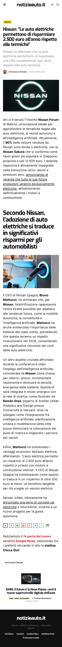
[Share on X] (5, 525)
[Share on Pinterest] (29, 525)
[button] (4, 4)
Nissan (7, 22)
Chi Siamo (9, 634)
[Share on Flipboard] (23, 525)
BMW (11, 598)
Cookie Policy (33, 634)
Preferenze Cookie (31, 638)
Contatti (20, 634)
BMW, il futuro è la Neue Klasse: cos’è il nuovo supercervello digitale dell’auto (31, 591)
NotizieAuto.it (31, 4)
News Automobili (21, 598)
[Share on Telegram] (35, 525)
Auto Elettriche (14, 562)
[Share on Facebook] (11, 525)
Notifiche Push (48, 634)
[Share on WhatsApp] (41, 525)
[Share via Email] (17, 525)
